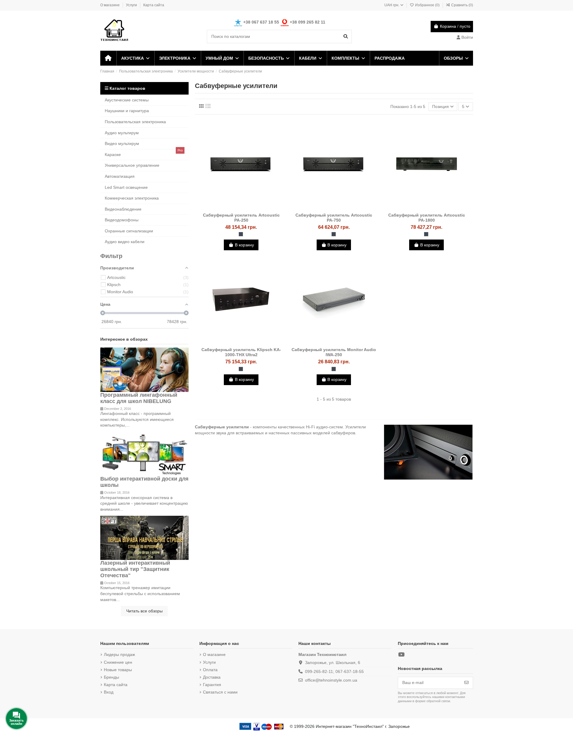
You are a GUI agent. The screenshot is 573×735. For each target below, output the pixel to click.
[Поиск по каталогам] (345, 36)
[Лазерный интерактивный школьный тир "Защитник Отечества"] (144, 537)
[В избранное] (232, 207)
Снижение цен (118, 662)
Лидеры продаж (119, 654)
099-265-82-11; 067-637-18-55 (334, 671)
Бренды (111, 677)
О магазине (110, 5)
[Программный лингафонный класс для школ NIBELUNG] (144, 369)
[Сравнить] (241, 207)
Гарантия (212, 684)
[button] (135, 58)
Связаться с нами (220, 692)
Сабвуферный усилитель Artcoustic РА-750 (333, 218)
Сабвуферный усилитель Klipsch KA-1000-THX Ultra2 (241, 352)
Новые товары (118, 669)
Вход (108, 692)
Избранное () (427, 5)
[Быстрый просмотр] (249, 207)
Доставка (212, 677)
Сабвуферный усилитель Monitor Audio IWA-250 (334, 352)
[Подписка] (466, 682)
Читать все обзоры (144, 611)
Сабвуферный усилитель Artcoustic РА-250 (241, 218)
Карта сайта (153, 5)
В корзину (244, 245)
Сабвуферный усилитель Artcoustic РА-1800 (426, 218)
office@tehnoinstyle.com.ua (331, 680)
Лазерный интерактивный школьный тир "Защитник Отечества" (135, 569)
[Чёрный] (241, 234)
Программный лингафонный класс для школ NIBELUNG (138, 398)
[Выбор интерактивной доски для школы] (144, 453)
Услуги (132, 5)
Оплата (210, 669)
